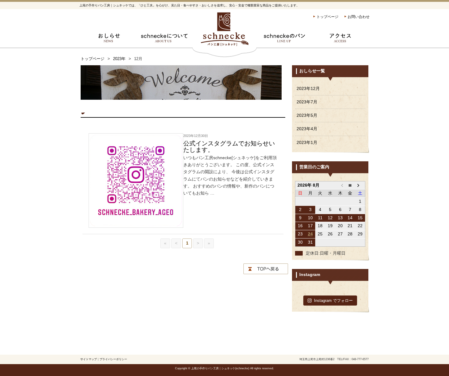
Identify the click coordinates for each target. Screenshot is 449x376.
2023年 (119, 58)
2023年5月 (307, 115)
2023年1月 (307, 142)
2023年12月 (308, 88)
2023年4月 (307, 129)
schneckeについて (164, 39)
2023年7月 (307, 102)
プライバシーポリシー (113, 359)
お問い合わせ (359, 17)
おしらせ (107, 39)
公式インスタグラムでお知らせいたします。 (229, 146)
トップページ (327, 17)
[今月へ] (350, 185)
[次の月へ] (360, 185)
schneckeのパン (285, 39)
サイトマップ (88, 359)
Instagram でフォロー (333, 300)
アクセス (341, 39)
